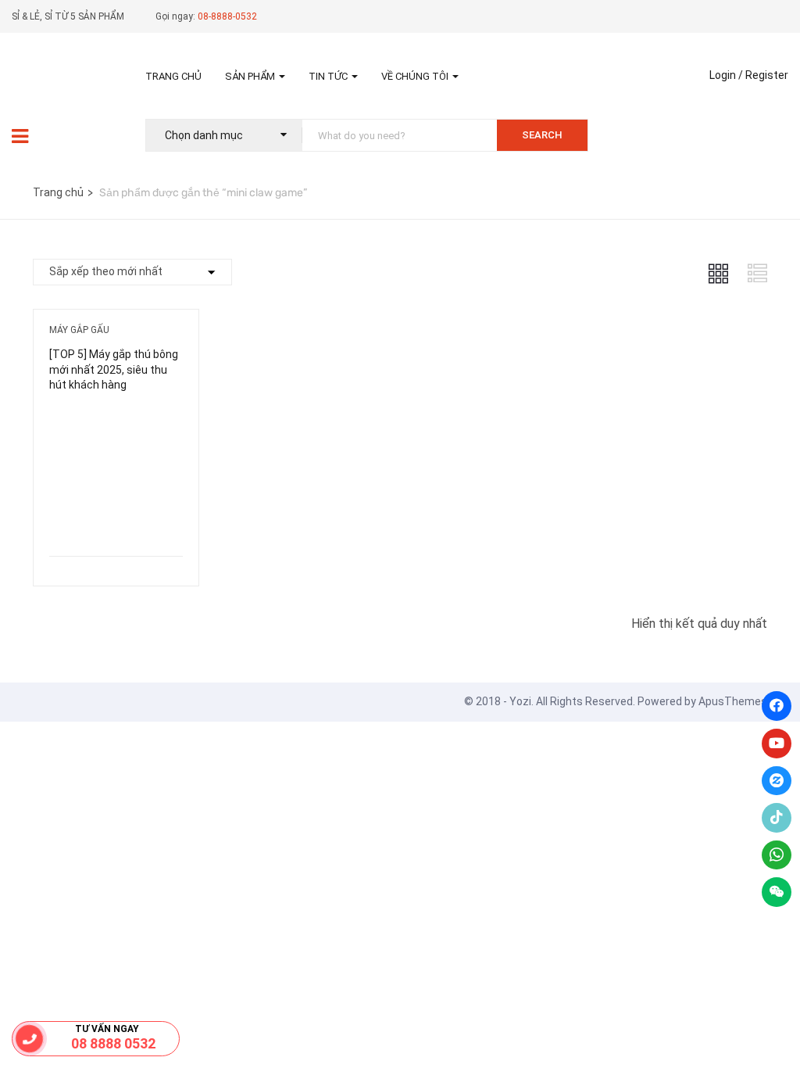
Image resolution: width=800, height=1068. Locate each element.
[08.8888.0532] (29, 1038)
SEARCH (542, 135)
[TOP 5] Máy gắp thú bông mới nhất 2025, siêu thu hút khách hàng (113, 369)
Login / (726, 75)
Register (766, 75)
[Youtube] (776, 743)
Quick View (116, 516)
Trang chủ (173, 76)
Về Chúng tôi (416, 76)
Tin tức (329, 76)
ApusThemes (732, 701)
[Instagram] (776, 781)
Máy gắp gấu (79, 329)
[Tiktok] (776, 818)
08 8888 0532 (113, 1043)
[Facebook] (776, 706)
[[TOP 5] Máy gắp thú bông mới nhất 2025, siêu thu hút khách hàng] (116, 418)
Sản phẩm (251, 76)
